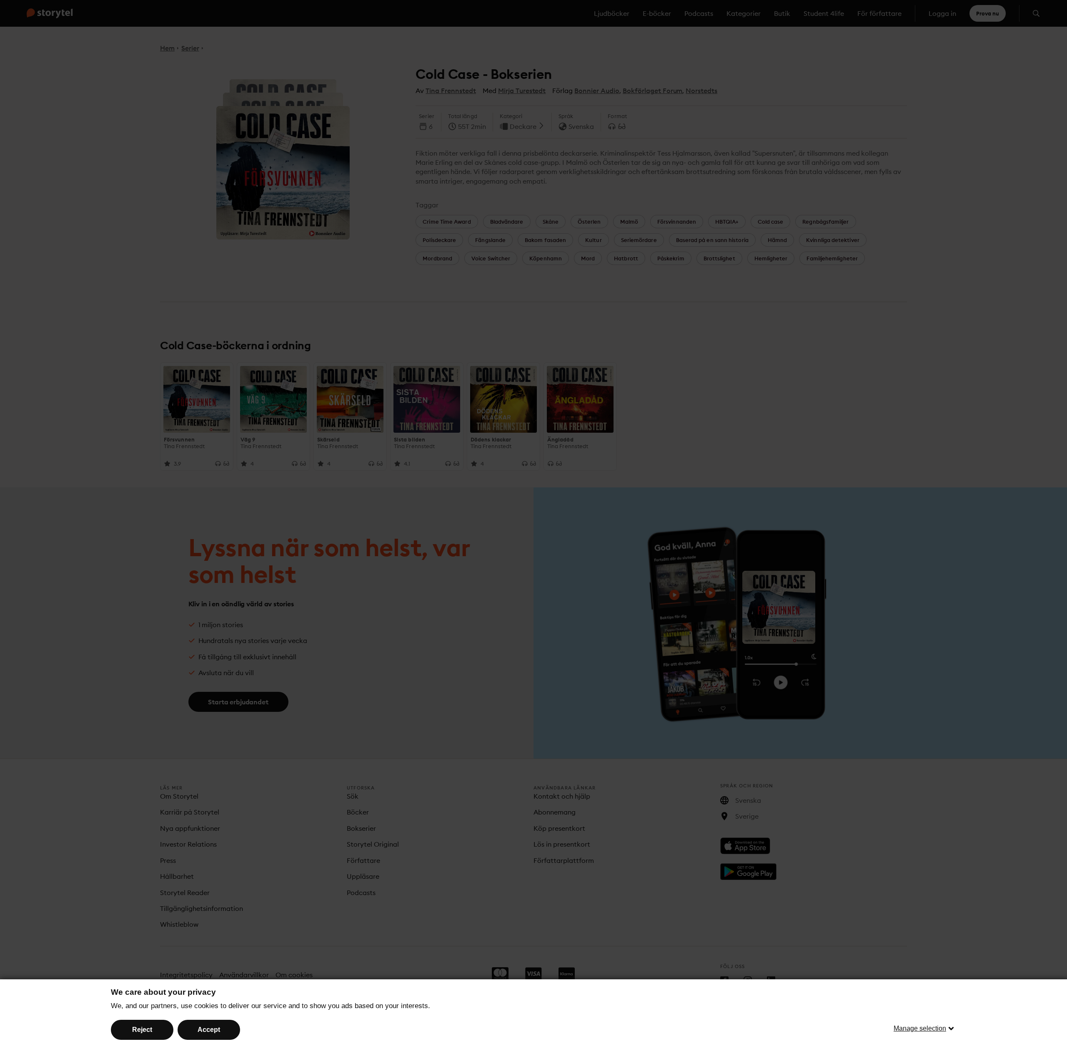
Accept (209, 1029)
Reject (142, 1029)
